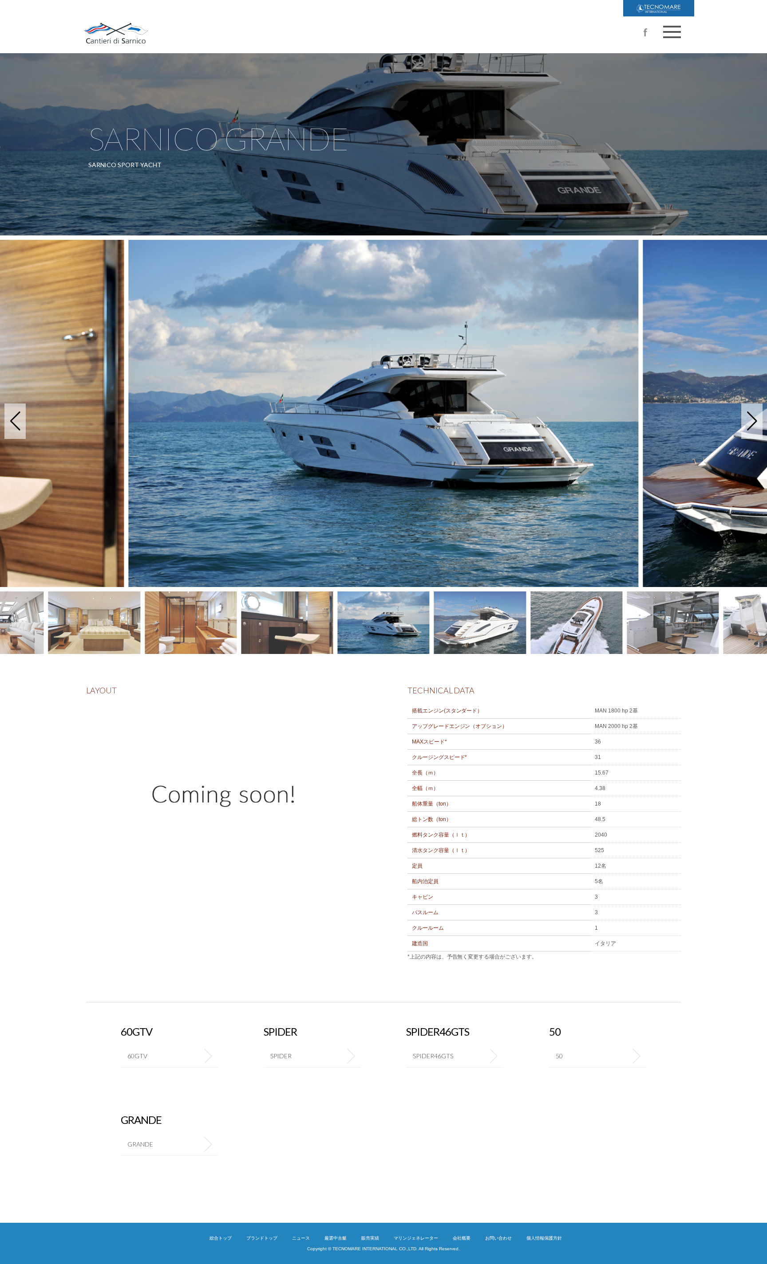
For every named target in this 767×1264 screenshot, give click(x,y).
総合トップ (221, 1238)
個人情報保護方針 (544, 1238)
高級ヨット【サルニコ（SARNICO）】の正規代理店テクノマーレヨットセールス (175, 26)
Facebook (645, 32)
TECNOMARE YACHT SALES (658, 8)
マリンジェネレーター (416, 1238)
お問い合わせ (498, 1238)
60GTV (137, 1056)
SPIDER (281, 1056)
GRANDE (140, 1144)
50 (559, 1056)
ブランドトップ (261, 1238)
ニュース (301, 1238)
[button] (15, 421)
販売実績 (370, 1238)
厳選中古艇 (335, 1238)
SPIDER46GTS (433, 1056)
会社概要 (461, 1238)
